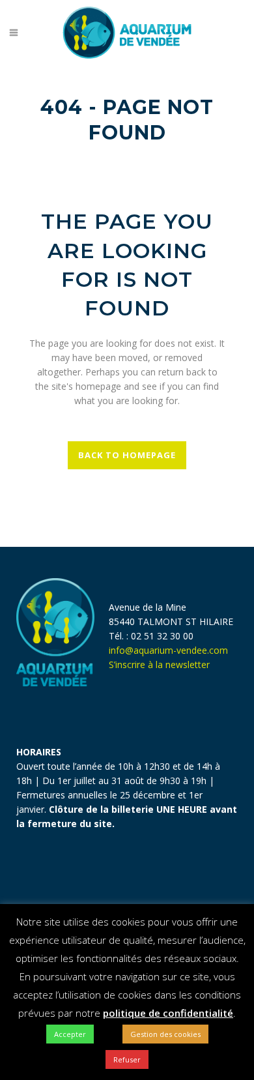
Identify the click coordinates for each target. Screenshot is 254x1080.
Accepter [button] (70, 1034)
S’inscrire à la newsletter (160, 664)
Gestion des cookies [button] (165, 1034)
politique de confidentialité (168, 1012)
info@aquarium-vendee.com (168, 650)
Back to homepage (127, 455)
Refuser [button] (127, 1059)
